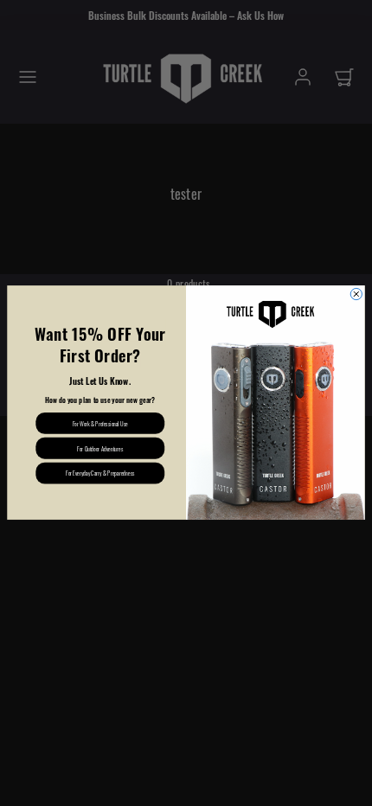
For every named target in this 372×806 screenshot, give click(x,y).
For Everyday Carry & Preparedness (100, 473)
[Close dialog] (356, 294)
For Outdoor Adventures (100, 448)
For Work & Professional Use (100, 423)
